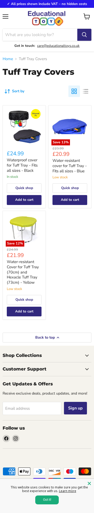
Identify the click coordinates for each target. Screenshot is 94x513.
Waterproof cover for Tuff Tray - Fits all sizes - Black (22, 165)
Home (8, 59)
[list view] (85, 91)
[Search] (84, 35)
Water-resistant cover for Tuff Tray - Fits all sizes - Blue (69, 165)
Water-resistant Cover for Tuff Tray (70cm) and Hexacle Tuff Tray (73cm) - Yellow (23, 272)
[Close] (89, 483)
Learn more (67, 491)
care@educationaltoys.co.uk (58, 45)
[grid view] (74, 91)
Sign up (75, 408)
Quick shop (24, 188)
